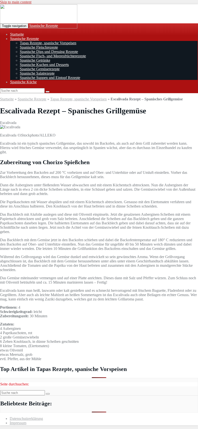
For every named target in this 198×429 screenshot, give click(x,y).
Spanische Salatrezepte (37, 73)
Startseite (17, 34)
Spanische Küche (23, 82)
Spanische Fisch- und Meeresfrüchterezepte (53, 56)
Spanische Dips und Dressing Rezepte (49, 52)
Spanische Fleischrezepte (39, 47)
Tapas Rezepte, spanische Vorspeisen (48, 43)
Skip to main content (15, 2)
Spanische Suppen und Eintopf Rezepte (50, 78)
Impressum (18, 423)
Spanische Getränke (35, 60)
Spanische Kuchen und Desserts (44, 65)
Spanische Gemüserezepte (40, 69)
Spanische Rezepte (43, 26)
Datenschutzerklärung (26, 418)
